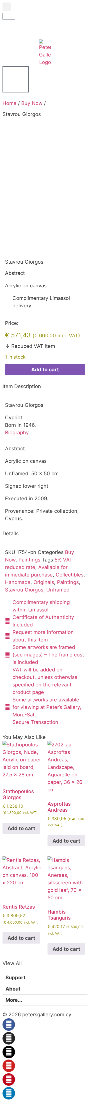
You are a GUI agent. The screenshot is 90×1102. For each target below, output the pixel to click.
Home (9, 103)
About (13, 989)
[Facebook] (8, 1024)
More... (14, 1000)
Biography (17, 433)
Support (16, 978)
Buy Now (31, 103)
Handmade (17, 582)
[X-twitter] (8, 1052)
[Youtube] (8, 1066)
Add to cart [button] (21, 828)
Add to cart (45, 370)
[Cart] (8, 16)
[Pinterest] (8, 1079)
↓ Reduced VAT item (30, 346)
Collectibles (70, 575)
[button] (6, 6)
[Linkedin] (8, 1093)
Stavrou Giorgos (24, 590)
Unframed (58, 590)
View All (12, 963)
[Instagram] (8, 1038)
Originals (44, 582)
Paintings (29, 560)
